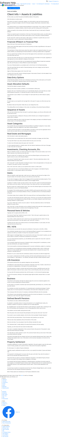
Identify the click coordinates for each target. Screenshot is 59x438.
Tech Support (5, 433)
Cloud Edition (5, 435)
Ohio (3, 397)
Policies (4, 405)
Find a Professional (6, 422)
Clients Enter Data (6, 421)
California (4, 379)
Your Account (5, 436)
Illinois (3, 385)
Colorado (4, 381)
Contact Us (55, 1)
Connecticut (5, 382)
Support (51, 1)
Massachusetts (5, 388)
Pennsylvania (5, 398)
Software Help (5, 428)
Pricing (17, 3)
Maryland (4, 386)
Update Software (6, 426)
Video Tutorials (5, 429)
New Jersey (4, 394)
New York (4, 395)
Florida (3, 383)
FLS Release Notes (6, 432)
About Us (4, 402)
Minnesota (4, 393)
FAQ (3, 430)
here (22, 375)
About (33, 3)
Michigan (4, 391)
